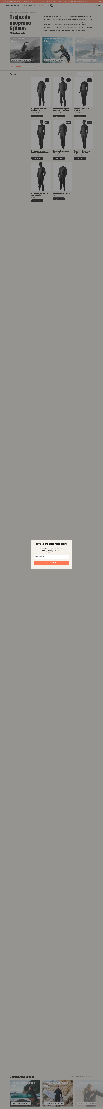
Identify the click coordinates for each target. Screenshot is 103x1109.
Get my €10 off (51, 563)
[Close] (70, 542)
